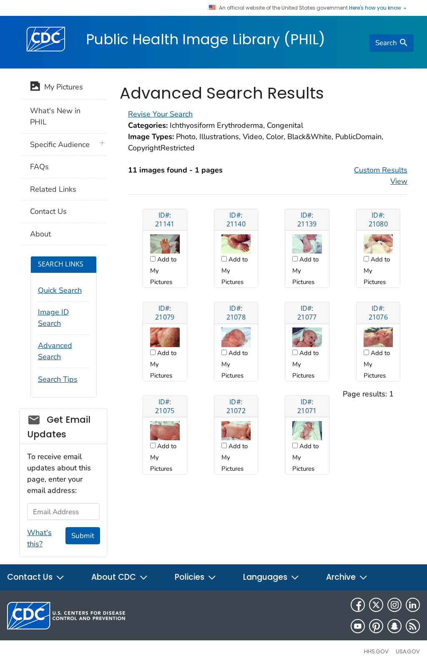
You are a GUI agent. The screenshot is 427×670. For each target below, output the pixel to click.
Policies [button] (190, 577)
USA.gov (408, 651)
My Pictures (61, 87)
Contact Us (48, 211)
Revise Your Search (160, 114)
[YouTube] (358, 626)
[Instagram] (394, 605)
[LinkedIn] (413, 605)
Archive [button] (342, 577)
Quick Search (60, 290)
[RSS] (413, 626)
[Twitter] (376, 605)
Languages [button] (266, 577)
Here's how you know (375, 8)
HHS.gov (376, 651)
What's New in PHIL (55, 116)
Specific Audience (60, 145)
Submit (82, 536)
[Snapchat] (394, 626)
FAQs (39, 167)
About (40, 234)
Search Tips (58, 379)
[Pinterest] (376, 626)
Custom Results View (380, 175)
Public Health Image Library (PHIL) (205, 39)
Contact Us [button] (31, 577)
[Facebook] (358, 605)
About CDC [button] (114, 577)
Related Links (53, 189)
